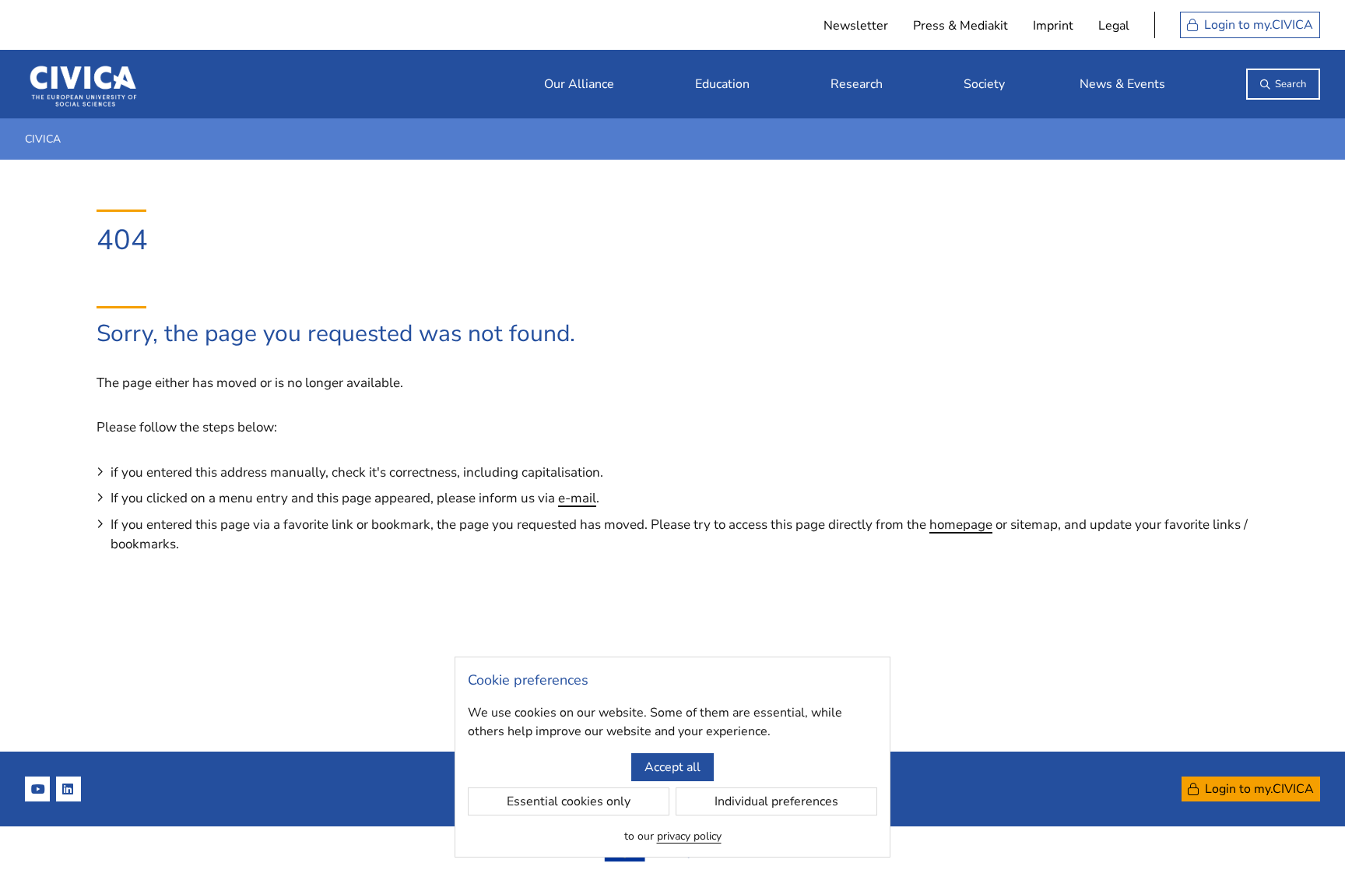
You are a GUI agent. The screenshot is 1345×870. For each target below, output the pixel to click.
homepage (960, 525)
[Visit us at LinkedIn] (68, 789)
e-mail (577, 498)
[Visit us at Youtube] (37, 789)
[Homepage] (83, 84)
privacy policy (689, 836)
